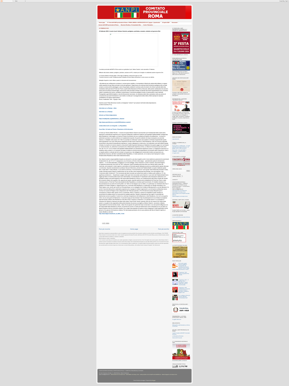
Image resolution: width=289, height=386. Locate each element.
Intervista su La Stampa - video (108, 108)
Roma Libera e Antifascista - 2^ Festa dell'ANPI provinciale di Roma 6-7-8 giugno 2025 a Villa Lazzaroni (181, 147)
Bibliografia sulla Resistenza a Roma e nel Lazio (181, 325)
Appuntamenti (175, 139)
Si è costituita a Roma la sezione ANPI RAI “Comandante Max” (184, 296)
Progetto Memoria (176, 319)
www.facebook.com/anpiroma (179, 190)
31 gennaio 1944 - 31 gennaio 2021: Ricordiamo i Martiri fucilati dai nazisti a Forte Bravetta (184, 282)
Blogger (153, 380)
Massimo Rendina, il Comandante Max (131, 25)
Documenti (174, 22)
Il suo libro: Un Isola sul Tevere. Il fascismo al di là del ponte (116, 129)
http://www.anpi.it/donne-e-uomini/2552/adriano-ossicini (115, 122)
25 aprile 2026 (165, 22)
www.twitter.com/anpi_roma (179, 192)
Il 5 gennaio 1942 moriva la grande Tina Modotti (184, 273)
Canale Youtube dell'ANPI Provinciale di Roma (181, 333)
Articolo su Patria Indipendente (108, 115)
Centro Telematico (148, 25)
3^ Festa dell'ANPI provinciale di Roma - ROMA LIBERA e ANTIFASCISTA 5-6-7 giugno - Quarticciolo (133, 22)
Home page (102, 22)
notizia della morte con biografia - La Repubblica (113, 126)
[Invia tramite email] (103, 223)
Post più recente (104, 229)
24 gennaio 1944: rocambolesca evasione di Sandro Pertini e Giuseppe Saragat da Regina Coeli (184, 290)
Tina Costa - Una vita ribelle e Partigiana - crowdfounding (179, 150)
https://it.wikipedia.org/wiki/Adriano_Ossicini (111, 118)
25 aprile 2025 (175, 153)
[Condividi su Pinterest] (108, 223)
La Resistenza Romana (177, 336)
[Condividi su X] (105, 223)
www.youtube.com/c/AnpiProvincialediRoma (150, 374)
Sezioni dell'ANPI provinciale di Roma (108, 25)
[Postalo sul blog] (104, 223)
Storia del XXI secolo (177, 337)
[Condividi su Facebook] (107, 223)
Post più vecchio (163, 229)
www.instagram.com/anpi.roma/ (180, 196)
